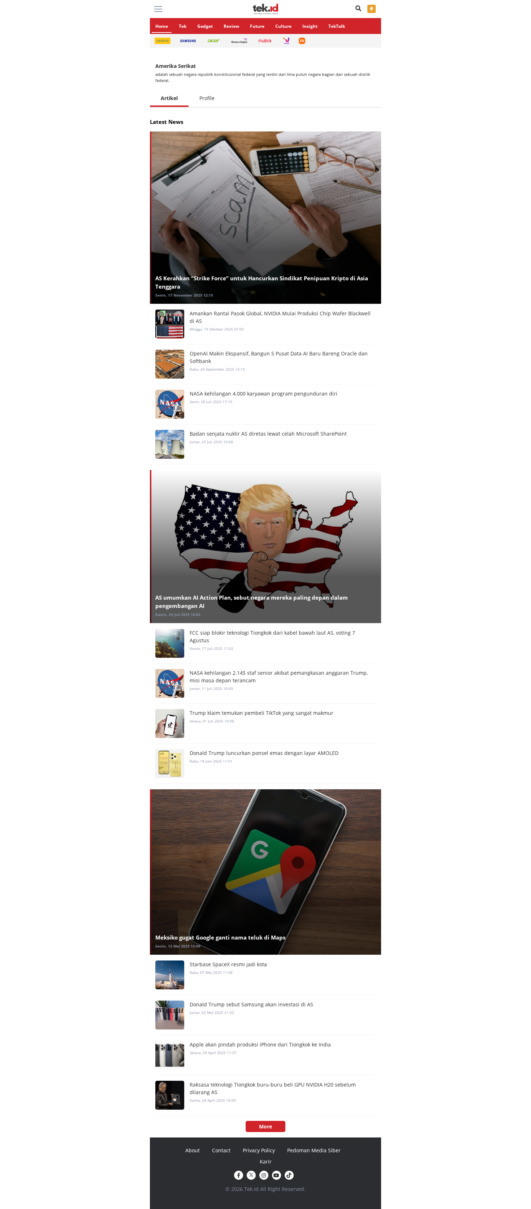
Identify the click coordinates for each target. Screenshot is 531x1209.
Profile (207, 98)
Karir (266, 1161)
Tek (182, 26)
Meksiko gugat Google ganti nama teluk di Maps (220, 937)
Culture (283, 26)
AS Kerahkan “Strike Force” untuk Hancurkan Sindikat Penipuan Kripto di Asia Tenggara (261, 282)
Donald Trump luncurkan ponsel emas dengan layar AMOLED (264, 753)
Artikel (169, 98)
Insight (310, 26)
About (192, 1150)
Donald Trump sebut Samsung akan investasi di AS (251, 1004)
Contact (221, 1150)
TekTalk (336, 26)
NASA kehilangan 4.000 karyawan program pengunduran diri (263, 393)
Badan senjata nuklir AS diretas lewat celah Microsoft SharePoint (268, 433)
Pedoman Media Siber (314, 1150)
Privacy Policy (259, 1150)
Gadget (205, 26)
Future (257, 26)
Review (231, 26)
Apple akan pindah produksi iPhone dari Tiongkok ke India (260, 1044)
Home (161, 26)
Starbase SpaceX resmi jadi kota (228, 964)
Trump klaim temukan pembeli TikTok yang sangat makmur (261, 712)
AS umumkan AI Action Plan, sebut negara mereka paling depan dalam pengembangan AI (251, 601)
